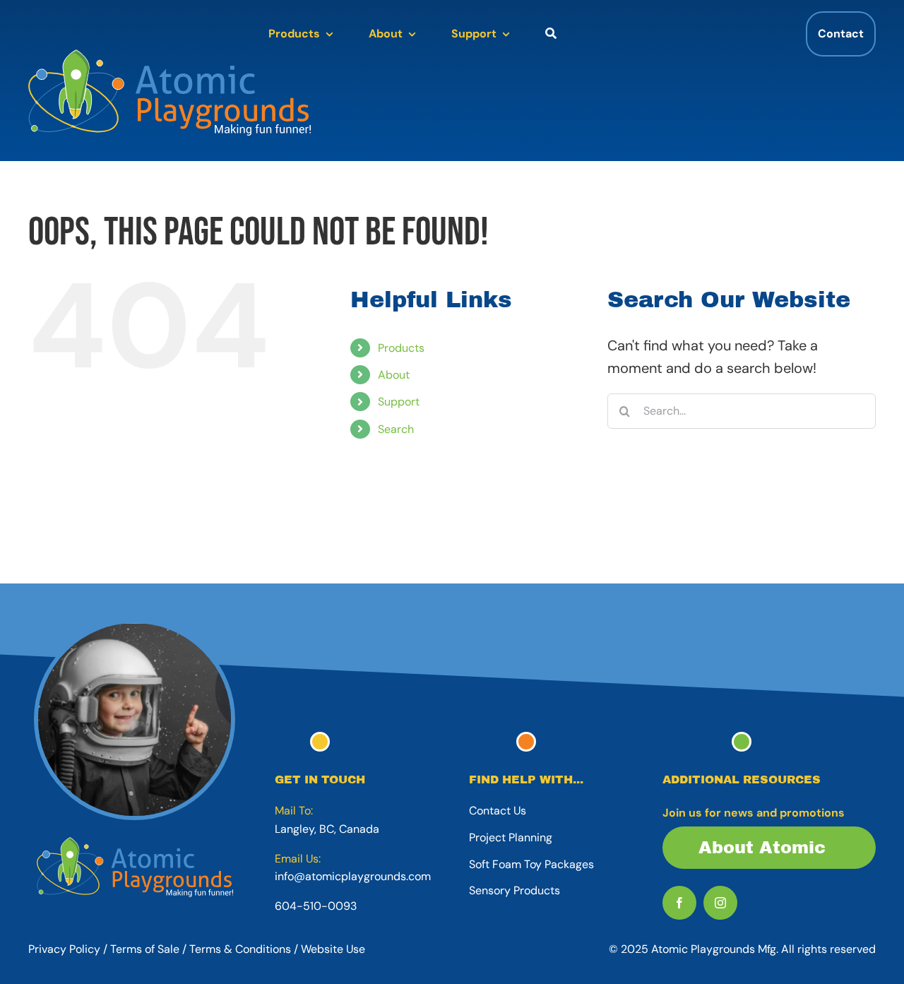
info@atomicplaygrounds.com (353, 876)
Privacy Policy (64, 949)
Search (396, 429)
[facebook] (679, 903)
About (394, 374)
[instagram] (720, 903)
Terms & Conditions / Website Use (277, 949)
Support (399, 401)
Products (401, 347)
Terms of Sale (144, 949)
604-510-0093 (316, 906)
